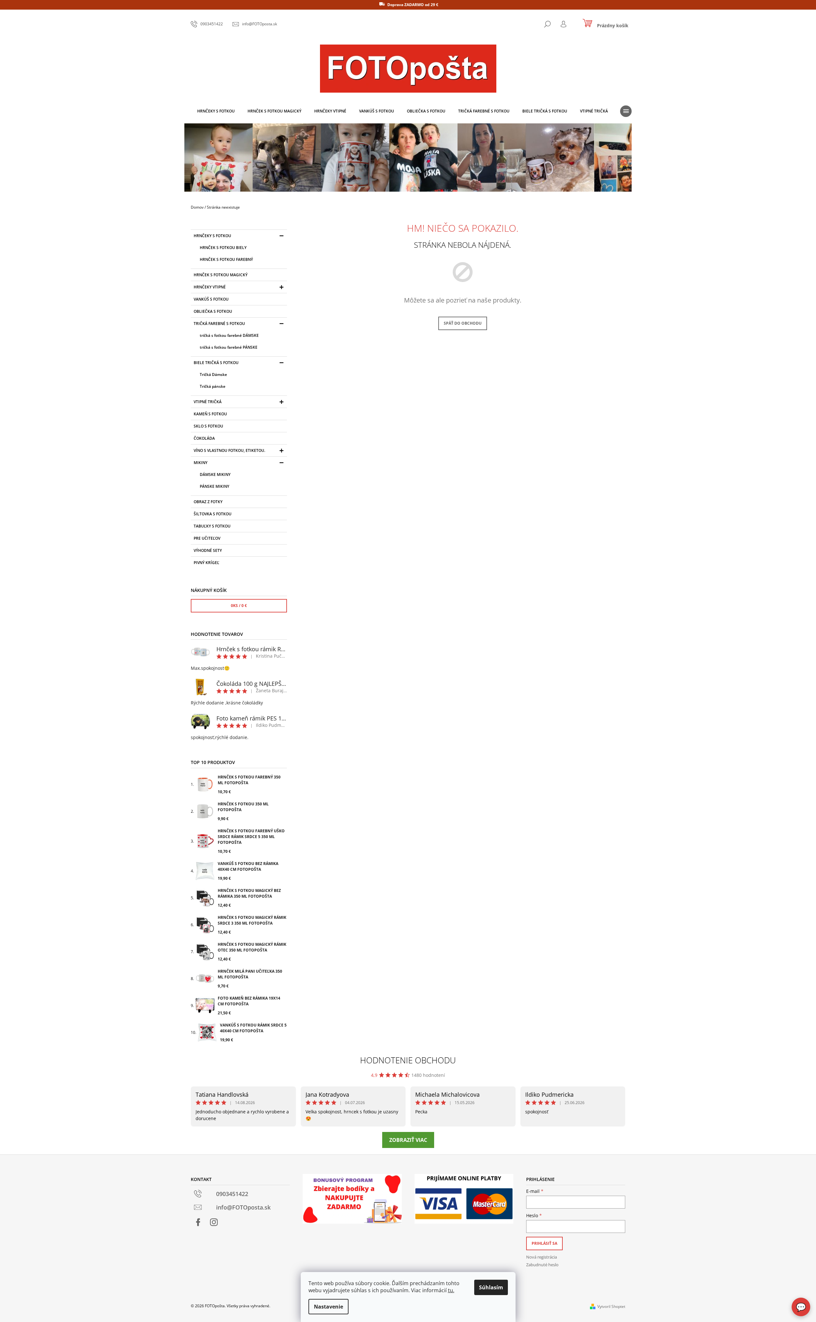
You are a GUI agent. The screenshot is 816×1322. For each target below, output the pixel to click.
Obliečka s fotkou (213, 311)
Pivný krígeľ (206, 562)
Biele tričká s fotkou (216, 362)
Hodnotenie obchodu (408, 1060)
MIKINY (200, 462)
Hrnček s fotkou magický (221, 275)
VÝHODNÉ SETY (208, 550)
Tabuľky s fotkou (212, 526)
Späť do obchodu (463, 323)
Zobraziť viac (408, 1139)
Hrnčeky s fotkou (212, 235)
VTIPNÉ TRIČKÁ (208, 401)
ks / (239, 605)
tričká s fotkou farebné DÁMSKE (229, 335)
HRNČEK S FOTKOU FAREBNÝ (226, 259)
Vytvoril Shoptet (611, 1306)
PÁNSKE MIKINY (214, 486)
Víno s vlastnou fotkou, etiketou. (229, 450)
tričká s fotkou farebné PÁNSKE (228, 347)
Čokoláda (204, 438)
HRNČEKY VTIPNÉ (210, 287)
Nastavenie (328, 1306)
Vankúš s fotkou (211, 299)
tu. (451, 1290)
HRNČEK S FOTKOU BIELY (223, 247)
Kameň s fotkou (210, 414)
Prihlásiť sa (544, 1243)
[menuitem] (216, 111)
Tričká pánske (212, 386)
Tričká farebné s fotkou (219, 323)
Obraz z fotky (208, 501)
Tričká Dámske (213, 374)
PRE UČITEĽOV (207, 538)
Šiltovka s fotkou (212, 514)
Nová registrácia (541, 1257)
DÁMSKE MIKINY (215, 474)
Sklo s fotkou (208, 426)
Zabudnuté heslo (542, 1265)
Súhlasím (491, 1287)
